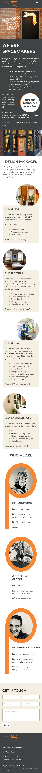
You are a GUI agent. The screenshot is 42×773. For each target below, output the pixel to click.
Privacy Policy (28, 768)
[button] (37, 4)
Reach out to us (8, 122)
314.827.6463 (8, 751)
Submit (6, 725)
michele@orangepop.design (13, 746)
